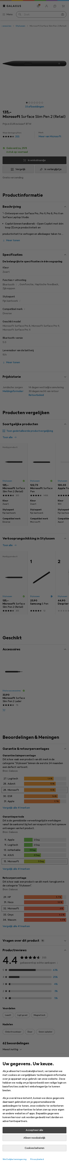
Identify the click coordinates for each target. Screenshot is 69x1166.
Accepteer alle (34, 1130)
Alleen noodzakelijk (34, 1137)
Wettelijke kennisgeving (14, 1159)
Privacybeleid (37, 1159)
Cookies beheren (34, 1148)
